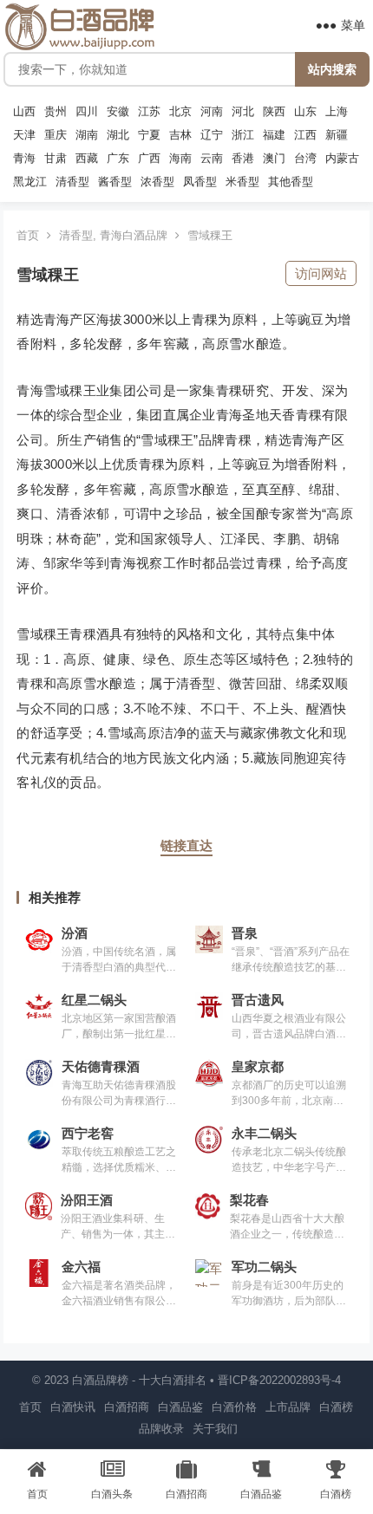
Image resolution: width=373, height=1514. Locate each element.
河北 (243, 112)
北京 (180, 112)
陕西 (274, 112)
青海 (24, 159)
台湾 (305, 159)
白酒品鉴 (180, 1406)
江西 (305, 135)
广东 (118, 159)
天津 (24, 135)
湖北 (118, 135)
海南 (180, 159)
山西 (24, 112)
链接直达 (186, 845)
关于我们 (215, 1428)
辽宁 (211, 135)
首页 (27, 235)
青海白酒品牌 (133, 235)
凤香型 (200, 182)
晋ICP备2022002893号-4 (279, 1380)
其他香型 (290, 182)
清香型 (72, 182)
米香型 (242, 182)
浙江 (243, 135)
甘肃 (55, 159)
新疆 (336, 135)
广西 (149, 159)
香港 (243, 159)
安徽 (118, 112)
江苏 (149, 112)
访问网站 (321, 273)
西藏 (86, 159)
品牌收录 (161, 1428)
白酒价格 (234, 1406)
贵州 (55, 112)
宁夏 (149, 135)
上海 (336, 112)
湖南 (86, 135)
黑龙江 (30, 182)
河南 (211, 112)
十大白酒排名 (172, 1380)
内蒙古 (342, 159)
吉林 (180, 135)
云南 (211, 159)
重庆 (55, 135)
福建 (274, 135)
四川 (86, 112)
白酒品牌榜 (100, 1380)
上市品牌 (288, 1406)
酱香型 (115, 182)
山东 (305, 112)
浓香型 (157, 182)
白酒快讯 (72, 1406)
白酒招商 (126, 1406)
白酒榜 (336, 1406)
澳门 (274, 159)
